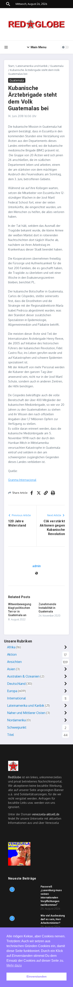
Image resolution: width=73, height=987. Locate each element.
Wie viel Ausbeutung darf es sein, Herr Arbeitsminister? (53, 919)
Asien (11, 669)
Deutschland (16, 684)
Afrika (11, 647)
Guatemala (56, 65)
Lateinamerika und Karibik (32, 65)
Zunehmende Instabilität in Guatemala (47, 608)
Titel (10, 735)
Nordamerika (16, 720)
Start (11, 65)
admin (36, 566)
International (16, 698)
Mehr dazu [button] (14, 965)
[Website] (36, 573)
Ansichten (14, 662)
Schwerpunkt (16, 727)
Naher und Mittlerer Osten (26, 713)
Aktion (12, 654)
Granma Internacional (22, 480)
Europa (12, 691)
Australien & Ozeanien (23, 676)
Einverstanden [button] (37, 976)
